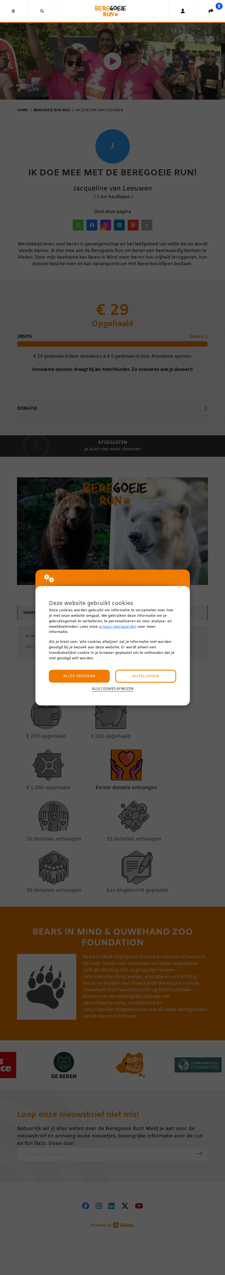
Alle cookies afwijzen (112, 689)
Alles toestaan (79, 676)
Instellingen (145, 676)
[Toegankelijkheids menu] (219, 6)
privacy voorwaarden (117, 626)
